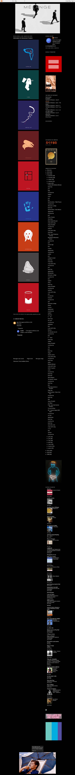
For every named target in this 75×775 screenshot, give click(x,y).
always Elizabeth (51, 224)
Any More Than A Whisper (53, 507)
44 (53, 610)
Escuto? (48, 642)
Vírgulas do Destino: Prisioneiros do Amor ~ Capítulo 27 (57, 691)
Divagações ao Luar (51, 554)
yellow (49, 362)
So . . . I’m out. (50, 535)
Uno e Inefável (50, 684)
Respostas (20, 328)
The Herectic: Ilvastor (52, 379)
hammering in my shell (52, 587)
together (49, 194)
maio (49, 440)
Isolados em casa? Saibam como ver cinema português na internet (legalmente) (53, 550)
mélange (37, 7)
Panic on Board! (50, 636)
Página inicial (30, 358)
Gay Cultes (49, 575)
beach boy (50, 186)
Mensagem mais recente (18, 358)
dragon (49, 352)
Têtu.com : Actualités (52, 659)
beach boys (50, 318)
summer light (50, 244)
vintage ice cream (51, 258)
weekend (50, 228)
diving (49, 282)
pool (49, 188)
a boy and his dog (51, 222)
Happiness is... (56, 508)
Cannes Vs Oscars (56, 490)
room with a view (51, 424)
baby (49, 190)
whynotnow (48, 114)
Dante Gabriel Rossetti (52, 221)
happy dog (50, 390)
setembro (50, 181)
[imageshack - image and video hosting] (46, 710)
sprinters (50, 432)
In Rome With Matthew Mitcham (55, 184)
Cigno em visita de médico (52, 685)
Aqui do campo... (51, 516)
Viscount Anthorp (51, 408)
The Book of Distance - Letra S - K (53, 105)
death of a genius (51, 368)
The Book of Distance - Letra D (52, 99)
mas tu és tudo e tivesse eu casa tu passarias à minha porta (53, 608)
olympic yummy (51, 354)
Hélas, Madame (56, 576)
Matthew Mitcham (51, 364)
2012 (48, 174)
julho (49, 436)
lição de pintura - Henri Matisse (54, 209)
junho (49, 438)
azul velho (49, 677)
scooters (50, 248)
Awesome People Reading (53, 534)
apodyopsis (50, 324)
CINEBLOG (49, 548)
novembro (50, 177)
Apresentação (48, 97)
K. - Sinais (50, 337)
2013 (48, 172)
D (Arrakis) (48, 98)
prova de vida (50, 631)
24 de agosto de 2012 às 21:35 (25, 322)
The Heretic (49, 650)
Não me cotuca (56, 540)
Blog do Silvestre (51, 539)
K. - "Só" (50, 316)
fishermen (50, 297)
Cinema (54, 517)
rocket (49, 196)
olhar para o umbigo (52, 205)
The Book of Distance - (51, 109)
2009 (48, 454)
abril (49, 442)
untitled (49, 254)
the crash (50, 320)
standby (48, 646)
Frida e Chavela (51, 217)
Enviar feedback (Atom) (24, 361)
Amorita (49, 489)
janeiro (49, 448)
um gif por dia (51, 192)
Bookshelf (50, 375)
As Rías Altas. (55, 526)
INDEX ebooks (50, 600)
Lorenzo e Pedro (56, 567)
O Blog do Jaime (51, 634)
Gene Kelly (50, 232)
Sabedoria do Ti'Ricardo (52, 681)
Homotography (50, 592)
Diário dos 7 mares (51, 556)
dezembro (50, 175)
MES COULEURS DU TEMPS (53, 618)
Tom (49, 347)
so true (49, 428)
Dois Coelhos (50, 565)
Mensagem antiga (39, 358)
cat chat (49, 415)
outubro (50, 179)
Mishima (49, 330)
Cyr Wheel (50, 403)
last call (49, 605)
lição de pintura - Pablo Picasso (54, 202)
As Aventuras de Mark (52, 525)
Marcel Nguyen (51, 377)
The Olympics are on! (52, 332)
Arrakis (22, 330)
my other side (50, 627)
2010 (48, 452)
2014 (48, 170)
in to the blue (50, 295)
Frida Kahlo (50, 261)
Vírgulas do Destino (51, 688)
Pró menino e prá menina (53, 641)
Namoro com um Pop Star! (53, 629)
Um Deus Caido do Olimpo (53, 666)
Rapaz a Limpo (50, 645)
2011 (48, 450)
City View (50, 314)
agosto (49, 183)
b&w (49, 200)
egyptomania (50, 211)
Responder (19, 325)
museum (50, 307)
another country (50, 498)
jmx (18, 322)
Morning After (51, 273)
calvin (49, 369)
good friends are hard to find (53, 584)
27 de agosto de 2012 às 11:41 (32, 330)
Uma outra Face (50, 680)
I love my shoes (50, 594)
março (49, 444)
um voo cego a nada (51, 676)
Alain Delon (50, 219)
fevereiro (50, 446)
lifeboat (49, 305)
